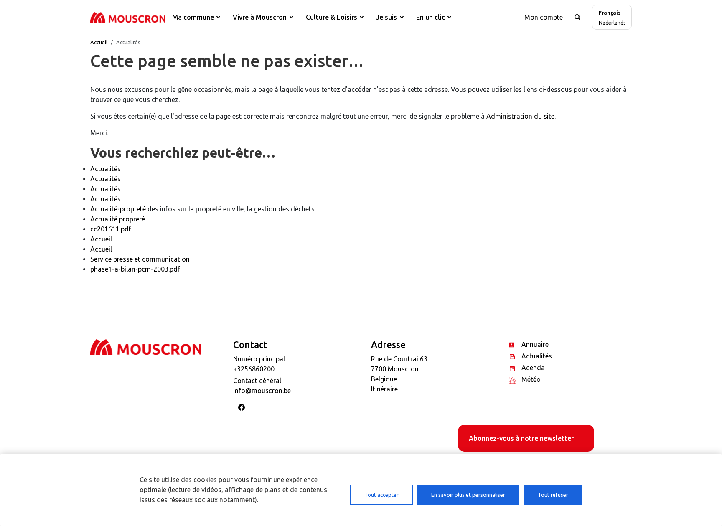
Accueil (98, 42)
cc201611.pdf (110, 229)
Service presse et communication (140, 259)
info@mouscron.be (262, 390)
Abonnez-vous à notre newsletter (521, 438)
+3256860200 (254, 369)
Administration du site (520, 116)
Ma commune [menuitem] (193, 17)
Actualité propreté (117, 219)
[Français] (127, 17)
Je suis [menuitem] (386, 17)
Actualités (105, 169)
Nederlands (612, 22)
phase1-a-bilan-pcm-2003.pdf (135, 269)
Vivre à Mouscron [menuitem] (260, 17)
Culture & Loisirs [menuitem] (331, 17)
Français (609, 12)
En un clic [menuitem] (430, 17)
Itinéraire (384, 389)
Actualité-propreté (118, 209)
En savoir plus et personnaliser (468, 495)
